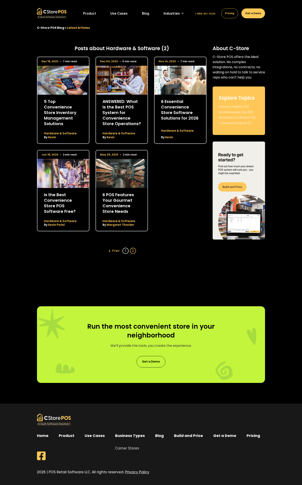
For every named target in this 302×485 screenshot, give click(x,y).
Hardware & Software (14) (237, 118)
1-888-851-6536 (205, 13)
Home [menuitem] (42, 435)
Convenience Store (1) (235, 123)
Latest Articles (78, 28)
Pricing (229, 13)
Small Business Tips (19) (236, 112)
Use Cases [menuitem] (95, 435)
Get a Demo (253, 13)
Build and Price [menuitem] (188, 435)
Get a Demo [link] (151, 361)
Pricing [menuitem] (253, 435)
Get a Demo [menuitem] (224, 435)
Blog (145, 13)
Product (89, 13)
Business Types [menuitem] (130, 435)
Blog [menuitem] (159, 435)
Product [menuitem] (66, 435)
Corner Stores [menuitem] (127, 448)
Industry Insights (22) (234, 107)
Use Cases (119, 13)
